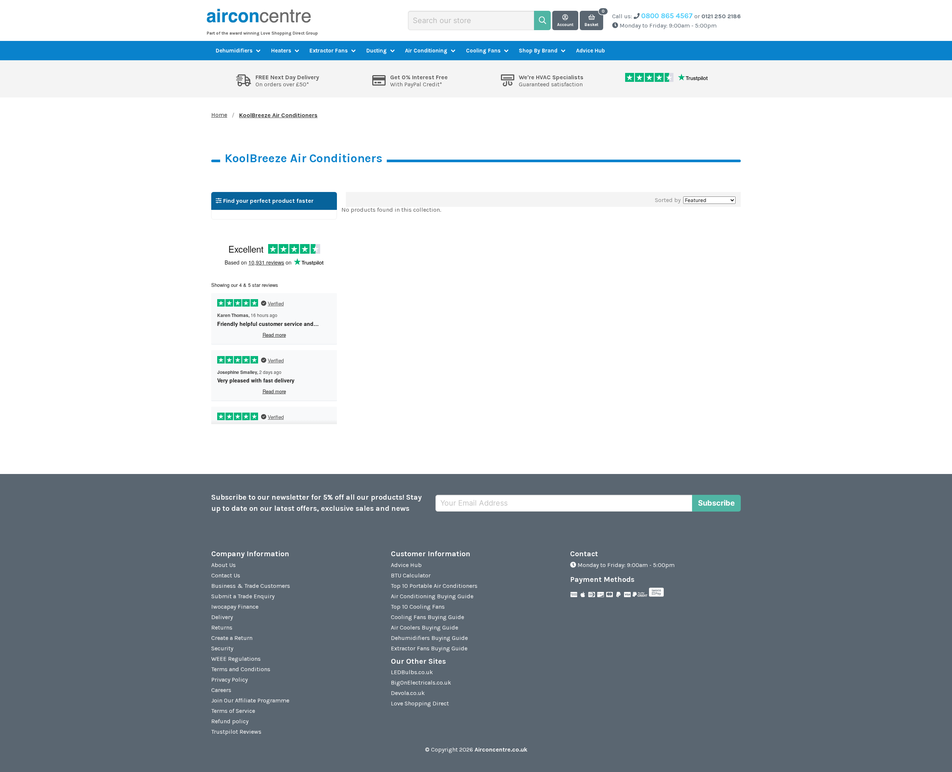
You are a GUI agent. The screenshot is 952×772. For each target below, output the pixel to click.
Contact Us (225, 575)
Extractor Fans (328, 50)
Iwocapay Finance (234, 606)
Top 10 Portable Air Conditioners (434, 585)
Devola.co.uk (408, 692)
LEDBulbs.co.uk (412, 672)
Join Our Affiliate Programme (250, 700)
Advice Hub (590, 50)
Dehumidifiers (234, 50)
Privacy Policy (229, 679)
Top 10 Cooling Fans (418, 606)
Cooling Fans (483, 50)
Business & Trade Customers (250, 585)
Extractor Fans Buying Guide (429, 648)
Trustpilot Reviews (236, 731)
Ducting (376, 50)
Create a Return (232, 637)
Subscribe (716, 503)
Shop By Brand (538, 50)
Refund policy (229, 721)
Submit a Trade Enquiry (242, 596)
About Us (223, 564)
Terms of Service (233, 710)
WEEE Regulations (236, 658)
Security (222, 648)
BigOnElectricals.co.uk (421, 682)
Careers (221, 689)
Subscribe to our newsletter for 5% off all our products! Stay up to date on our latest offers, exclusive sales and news (316, 503)
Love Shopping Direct (420, 703)
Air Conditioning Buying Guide (432, 596)
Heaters (281, 50)
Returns (221, 627)
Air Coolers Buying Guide (424, 627)
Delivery (222, 617)
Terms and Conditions (240, 669)
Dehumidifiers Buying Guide (429, 637)
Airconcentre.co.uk (501, 749)
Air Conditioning (426, 50)
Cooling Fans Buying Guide (427, 617)
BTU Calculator (411, 575)
